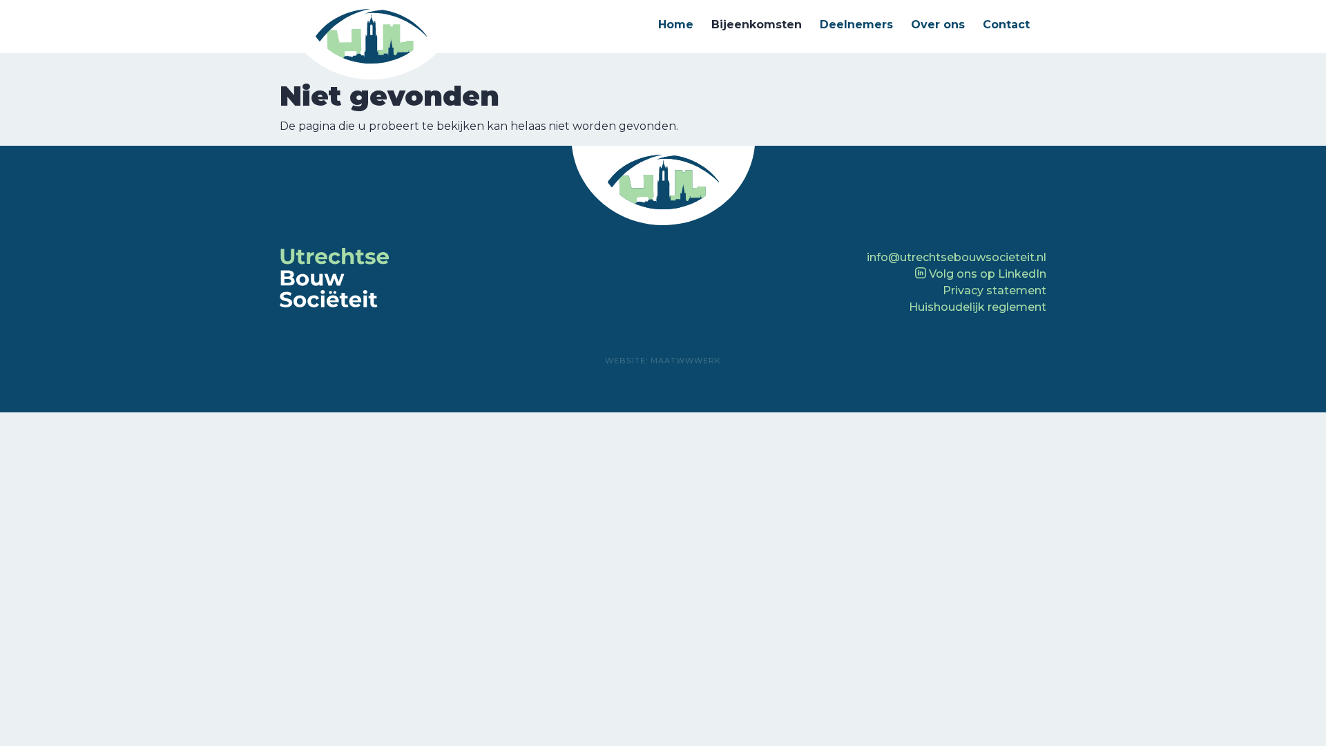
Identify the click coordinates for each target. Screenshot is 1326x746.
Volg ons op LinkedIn (986, 273)
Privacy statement (994, 290)
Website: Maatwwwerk (663, 360)
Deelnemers (856, 24)
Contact (1006, 24)
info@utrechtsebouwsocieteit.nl (956, 257)
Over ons (938, 24)
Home (675, 24)
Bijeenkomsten (756, 24)
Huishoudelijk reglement (977, 307)
